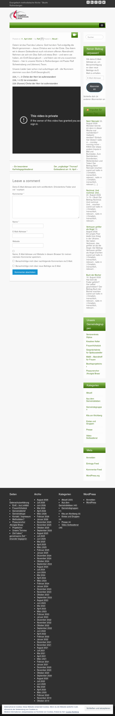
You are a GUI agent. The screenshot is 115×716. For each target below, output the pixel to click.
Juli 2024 (41, 569)
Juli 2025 (41, 536)
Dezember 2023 (44, 589)
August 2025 (42, 533)
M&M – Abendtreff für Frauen (94, 358)
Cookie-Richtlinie (72, 712)
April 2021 (41, 656)
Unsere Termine (19, 530)
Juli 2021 (41, 650)
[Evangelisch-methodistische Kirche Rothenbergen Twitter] (103, 2)
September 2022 (44, 628)
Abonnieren (94, 87)
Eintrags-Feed (92, 463)
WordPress (91, 502)
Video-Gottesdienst (91, 436)
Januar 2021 (42, 664)
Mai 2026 (41, 508)
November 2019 (44, 697)
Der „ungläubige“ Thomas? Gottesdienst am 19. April (66, 168)
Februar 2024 (43, 583)
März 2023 (42, 611)
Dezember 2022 (44, 619)
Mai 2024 (41, 575)
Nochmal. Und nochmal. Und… (93, 191)
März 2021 (42, 658)
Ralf (38, 39)
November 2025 (44, 524)
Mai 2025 (41, 541)
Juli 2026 (41, 502)
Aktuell (54, 39)
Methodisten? (18, 519)
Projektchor (17, 527)
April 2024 (41, 577)
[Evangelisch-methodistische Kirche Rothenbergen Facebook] (96, 2)
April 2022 (41, 633)
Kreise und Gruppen (91, 422)
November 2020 (44, 670)
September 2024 (44, 563)
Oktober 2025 (43, 527)
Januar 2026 (42, 519)
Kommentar (18, 193)
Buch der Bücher (93, 274)
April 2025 (41, 544)
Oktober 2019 (43, 700)
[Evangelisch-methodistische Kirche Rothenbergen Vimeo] (100, 2)
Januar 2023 (42, 616)
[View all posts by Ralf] (42, 39)
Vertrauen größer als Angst (94, 227)
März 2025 (42, 547)
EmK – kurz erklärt (20, 505)
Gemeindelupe (18, 513)
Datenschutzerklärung (19, 502)
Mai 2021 (41, 653)
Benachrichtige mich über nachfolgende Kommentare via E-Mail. (44, 261)
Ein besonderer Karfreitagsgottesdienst (22, 168)
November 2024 (44, 558)
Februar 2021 (43, 661)
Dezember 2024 (44, 555)
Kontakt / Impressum (21, 516)
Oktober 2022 (43, 625)
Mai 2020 (41, 686)
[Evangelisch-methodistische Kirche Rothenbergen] (19, 14)
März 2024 (42, 580)
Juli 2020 (41, 681)
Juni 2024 (41, 572)
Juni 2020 (41, 683)
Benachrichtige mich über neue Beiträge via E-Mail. (38, 266)
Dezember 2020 (44, 667)
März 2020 (42, 692)
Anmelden (90, 457)
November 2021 (44, 644)
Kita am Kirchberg (94, 415)
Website (16, 241)
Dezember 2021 (44, 642)
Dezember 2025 (44, 522)
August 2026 (42, 499)
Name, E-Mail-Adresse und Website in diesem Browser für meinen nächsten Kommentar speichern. (41, 255)
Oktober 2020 (43, 672)
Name (15, 221)
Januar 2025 (42, 552)
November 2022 (44, 622)
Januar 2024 (42, 586)
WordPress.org (93, 475)
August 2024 (42, 566)
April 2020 (41, 689)
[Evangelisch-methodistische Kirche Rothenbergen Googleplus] (92, 2)
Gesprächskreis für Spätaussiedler (94, 351)
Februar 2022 (43, 636)
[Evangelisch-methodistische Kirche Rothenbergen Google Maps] (88, 2)
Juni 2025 (41, 538)
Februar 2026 (43, 516)
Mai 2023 (41, 605)
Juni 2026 (41, 505)
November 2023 (44, 591)
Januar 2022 (42, 639)
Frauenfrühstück (93, 345)
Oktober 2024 (43, 561)
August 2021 (42, 647)
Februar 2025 (43, 549)
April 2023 (41, 608)
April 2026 (41, 510)
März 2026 (42, 513)
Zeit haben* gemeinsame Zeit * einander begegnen (18, 536)
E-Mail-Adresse (19, 231)
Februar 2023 (43, 614)
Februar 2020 (43, 695)
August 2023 (42, 600)
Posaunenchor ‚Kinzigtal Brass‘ (93, 372)
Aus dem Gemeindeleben (93, 399)
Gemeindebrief (19, 510)
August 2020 (42, 678)
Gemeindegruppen (94, 408)
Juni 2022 (41, 630)
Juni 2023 (41, 603)
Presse (89, 429)
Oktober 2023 (43, 594)
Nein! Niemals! (92, 121)
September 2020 (44, 675)
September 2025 (44, 530)
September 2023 (44, 597)
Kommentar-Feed (94, 469)
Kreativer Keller (93, 341)
